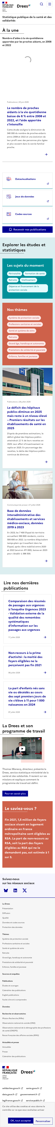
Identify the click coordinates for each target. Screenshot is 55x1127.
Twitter (24, 890)
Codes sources (23, 214)
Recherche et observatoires (14, 1013)
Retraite (13, 280)
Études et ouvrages (10, 985)
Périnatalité (14, 273)
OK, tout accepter (20, 1120)
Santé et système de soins (21, 330)
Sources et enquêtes (11, 974)
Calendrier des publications (14, 990)
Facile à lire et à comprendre (14, 999)
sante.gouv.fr (32, 1088)
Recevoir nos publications (29, 229)
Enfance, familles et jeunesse (23, 356)
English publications (10, 995)
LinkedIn (15, 890)
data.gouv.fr (8, 1094)
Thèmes (5, 934)
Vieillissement (28, 280)
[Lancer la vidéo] (22, 748)
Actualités (6, 1047)
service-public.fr (34, 1100)
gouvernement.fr (28, 1094)
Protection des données (12, 927)
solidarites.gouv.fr (11, 1088)
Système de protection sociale (24, 317)
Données (6, 1006)
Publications (7, 981)
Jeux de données (24, 196)
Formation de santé (35, 273)
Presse (5, 1051)
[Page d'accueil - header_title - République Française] (28, 1072)
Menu (50, 4)
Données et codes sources (13, 922)
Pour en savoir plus (15, 793)
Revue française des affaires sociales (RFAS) (20, 1035)
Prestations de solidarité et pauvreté (27, 350)
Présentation (7, 908)
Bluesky (5, 890)
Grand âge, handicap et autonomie (26, 343)
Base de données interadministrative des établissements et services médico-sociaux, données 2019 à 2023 (26, 519)
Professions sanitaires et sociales (25, 324)
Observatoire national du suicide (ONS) (18, 1023)
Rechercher (41, 4)
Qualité (5, 918)
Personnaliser (43, 1121)
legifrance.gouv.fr (11, 1100)
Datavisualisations (25, 179)
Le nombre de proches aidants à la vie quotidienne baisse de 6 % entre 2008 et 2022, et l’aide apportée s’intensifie (26, 116)
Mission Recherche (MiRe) (13, 1018)
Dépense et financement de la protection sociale (24, 288)
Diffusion (6, 913)
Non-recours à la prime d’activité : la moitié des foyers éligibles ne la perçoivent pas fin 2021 (25, 659)
